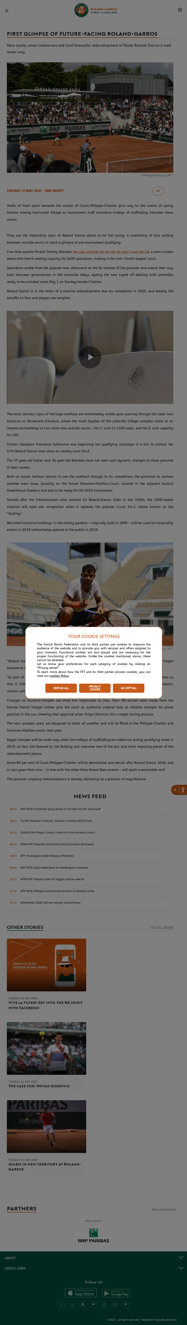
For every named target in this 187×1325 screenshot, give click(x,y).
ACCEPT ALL (129, 688)
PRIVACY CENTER (95, 688)
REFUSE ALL (61, 688)
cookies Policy (59, 676)
